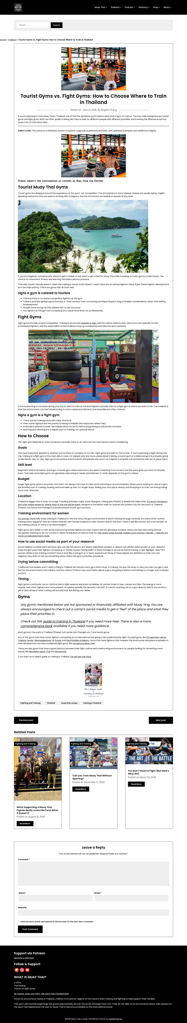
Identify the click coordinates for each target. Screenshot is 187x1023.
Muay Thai (100, 7)
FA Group (56, 640)
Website (22, 907)
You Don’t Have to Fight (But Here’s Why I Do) (148, 772)
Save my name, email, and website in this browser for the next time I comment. (57, 921)
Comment (24, 859)
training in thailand (92, 703)
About (167, 7)
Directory (143, 7)
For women (23, 518)
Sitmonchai (60, 651)
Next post (161, 720)
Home (3, 39)
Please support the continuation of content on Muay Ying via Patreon (60, 181)
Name (22, 893)
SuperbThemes (115, 1019)
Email (97, 893)
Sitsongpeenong (42, 640)
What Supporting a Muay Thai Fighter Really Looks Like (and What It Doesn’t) (37, 810)
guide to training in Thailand (64, 621)
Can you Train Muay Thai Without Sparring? (92, 777)
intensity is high (88, 323)
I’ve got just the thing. (80, 656)
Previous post (26, 720)
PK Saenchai (152, 637)
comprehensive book (36, 626)
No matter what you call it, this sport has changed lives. (41, 993)
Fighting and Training (30, 703)
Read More (25, 823)
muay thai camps (69, 703)
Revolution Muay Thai (39, 651)
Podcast (129, 7)
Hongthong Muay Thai (84, 643)
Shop (155, 7)
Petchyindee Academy (77, 640)
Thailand (114, 7)
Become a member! (24, 957)
